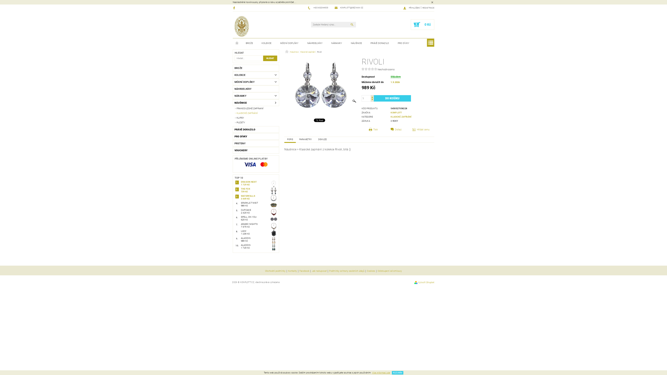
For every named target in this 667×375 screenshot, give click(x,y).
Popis (290, 139)
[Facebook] (234, 7)
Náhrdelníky (315, 43)
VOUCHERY (241, 150)
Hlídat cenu (423, 129)
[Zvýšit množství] (372, 96)
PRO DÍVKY (403, 43)
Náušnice (356, 43)
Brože (249, 43)
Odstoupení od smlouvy (390, 271)
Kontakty (292, 271)
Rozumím (397, 373)
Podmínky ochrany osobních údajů (346, 271)
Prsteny (240, 143)
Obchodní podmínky (275, 271)
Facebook (304, 271)
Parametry (305, 139)
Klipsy (240, 117)
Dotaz (398, 129)
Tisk (375, 129)
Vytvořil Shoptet (426, 282)
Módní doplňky (289, 43)
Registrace (428, 8)
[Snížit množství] (372, 100)
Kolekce (266, 43)
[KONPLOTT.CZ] (241, 26)
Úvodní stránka (237, 43)
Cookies (371, 271)
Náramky (336, 43)
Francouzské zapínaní (250, 108)
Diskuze (322, 139)
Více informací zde (381, 373)
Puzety (241, 122)
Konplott (396, 112)
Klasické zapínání (247, 113)
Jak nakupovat (319, 271)
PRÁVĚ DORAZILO (379, 43)
